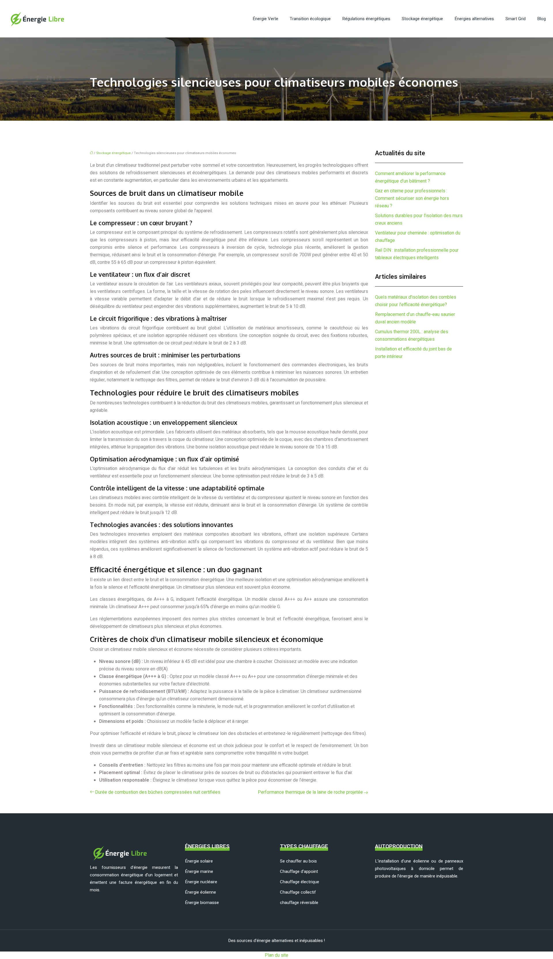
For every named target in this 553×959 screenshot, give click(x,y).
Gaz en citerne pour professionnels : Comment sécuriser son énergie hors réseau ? (412, 198)
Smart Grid (515, 19)
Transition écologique (310, 19)
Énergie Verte (265, 19)
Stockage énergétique (422, 19)
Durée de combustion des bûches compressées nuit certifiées (157, 792)
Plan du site (276, 955)
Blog (541, 19)
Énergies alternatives (474, 19)
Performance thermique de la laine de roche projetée (310, 792)
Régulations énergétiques (366, 19)
